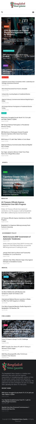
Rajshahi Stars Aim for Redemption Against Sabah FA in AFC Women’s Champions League (17, 331)
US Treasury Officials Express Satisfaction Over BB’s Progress (13, 203)
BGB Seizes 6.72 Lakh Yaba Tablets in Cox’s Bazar (15, 139)
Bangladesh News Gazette (20, 419)
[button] (2, 12)
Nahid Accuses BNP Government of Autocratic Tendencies (17, 238)
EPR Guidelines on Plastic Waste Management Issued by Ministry (17, 32)
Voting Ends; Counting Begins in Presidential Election (16, 94)
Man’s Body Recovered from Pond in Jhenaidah (14, 88)
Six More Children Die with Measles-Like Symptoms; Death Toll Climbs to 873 (17, 283)
